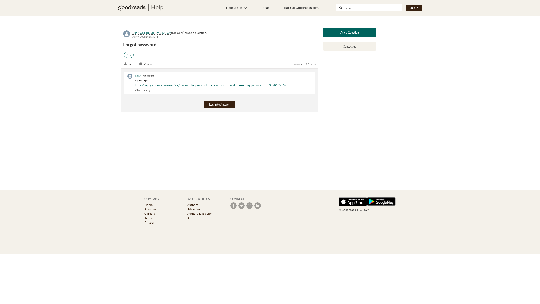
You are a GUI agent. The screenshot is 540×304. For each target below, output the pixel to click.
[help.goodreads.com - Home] (140, 7)
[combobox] (373, 8)
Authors (192, 204)
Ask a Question (349, 32)
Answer (148, 63)
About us (150, 209)
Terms (148, 218)
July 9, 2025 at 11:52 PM (145, 36)
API (189, 218)
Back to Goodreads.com (301, 7)
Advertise (193, 209)
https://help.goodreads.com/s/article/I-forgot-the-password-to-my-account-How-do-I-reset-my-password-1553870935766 (210, 85)
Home (148, 204)
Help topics (234, 7)
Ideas (265, 7)
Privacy (149, 222)
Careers (149, 213)
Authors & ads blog (199, 213)
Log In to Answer (219, 104)
